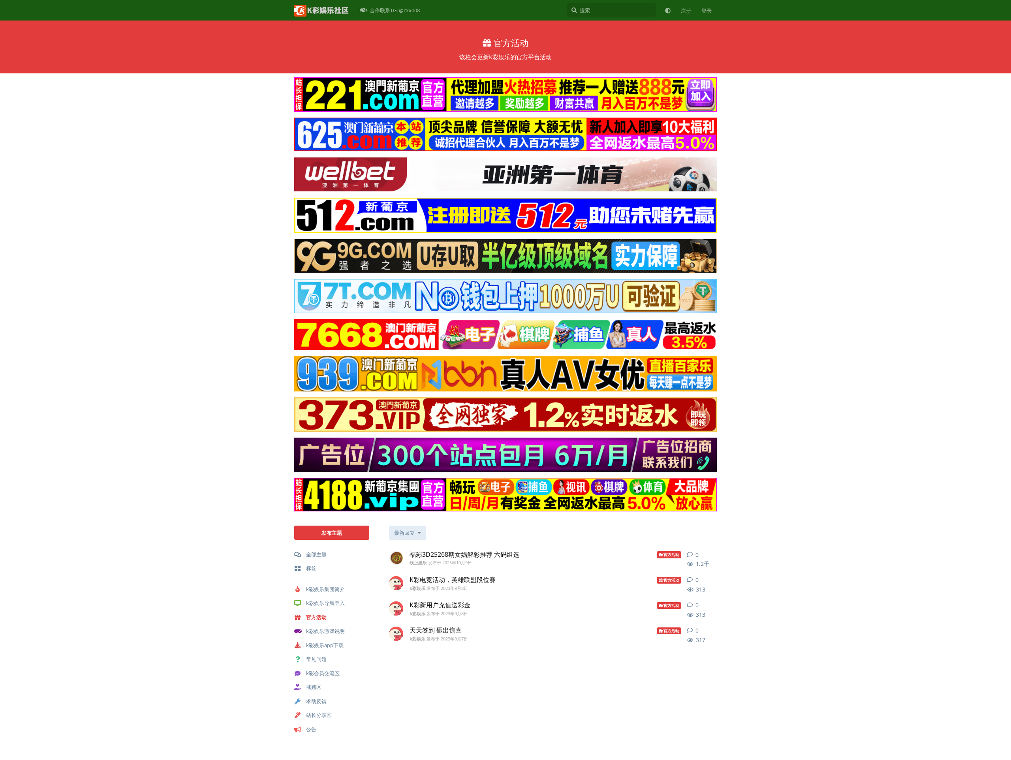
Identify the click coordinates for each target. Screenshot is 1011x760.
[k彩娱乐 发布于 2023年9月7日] (396, 634)
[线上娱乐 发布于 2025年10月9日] (396, 558)
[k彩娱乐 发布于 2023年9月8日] (396, 583)
